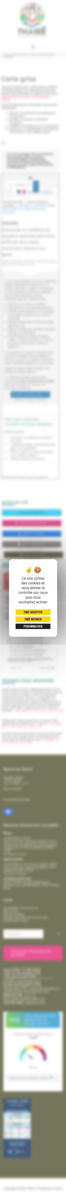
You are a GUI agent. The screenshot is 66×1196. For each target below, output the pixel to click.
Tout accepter (33, 612)
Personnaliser (33, 626)
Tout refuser (32, 619)
